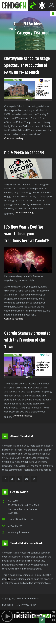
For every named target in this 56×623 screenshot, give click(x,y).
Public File (7, 604)
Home (10, 28)
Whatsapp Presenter (19, 532)
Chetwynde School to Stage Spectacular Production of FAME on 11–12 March (27, 65)
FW (37, 598)
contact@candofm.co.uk (20, 519)
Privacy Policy (28, 604)
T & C (17, 604)
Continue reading (13, 138)
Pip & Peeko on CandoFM (24, 152)
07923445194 (15, 525)
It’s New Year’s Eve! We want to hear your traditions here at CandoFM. (27, 234)
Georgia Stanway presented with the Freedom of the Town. (27, 340)
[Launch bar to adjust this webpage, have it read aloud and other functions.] (42, 5)
